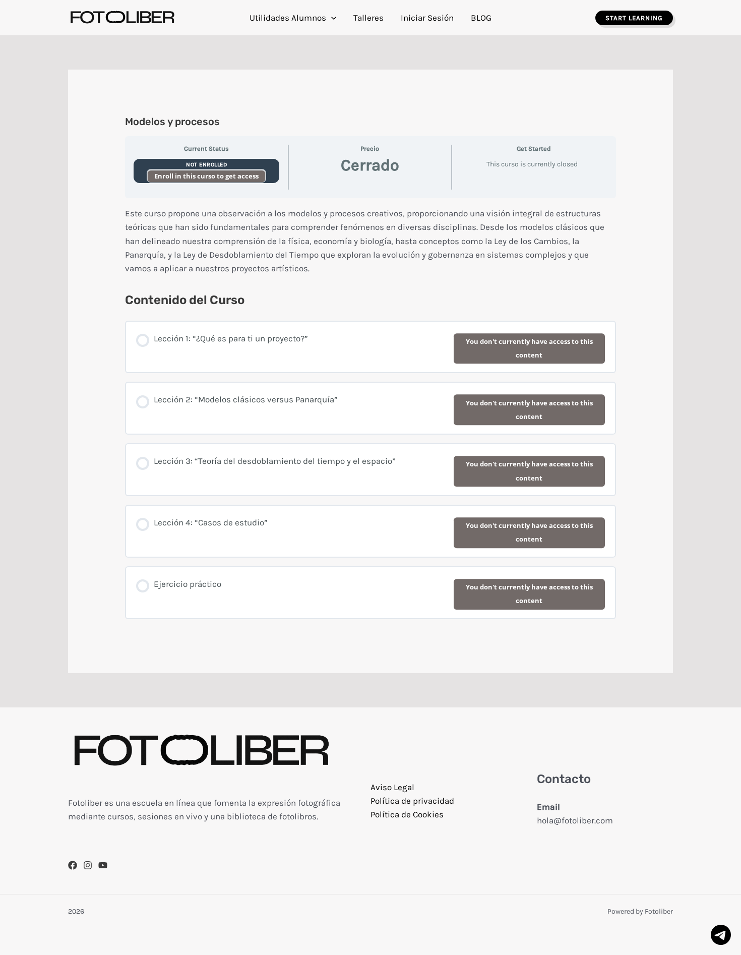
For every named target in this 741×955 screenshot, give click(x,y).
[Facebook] (72, 865)
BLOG (481, 18)
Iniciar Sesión (427, 18)
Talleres (368, 18)
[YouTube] (102, 865)
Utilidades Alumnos (288, 18)
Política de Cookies (407, 814)
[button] (331, 17)
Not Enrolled (206, 164)
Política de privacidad (412, 801)
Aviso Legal (392, 787)
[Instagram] (87, 865)
